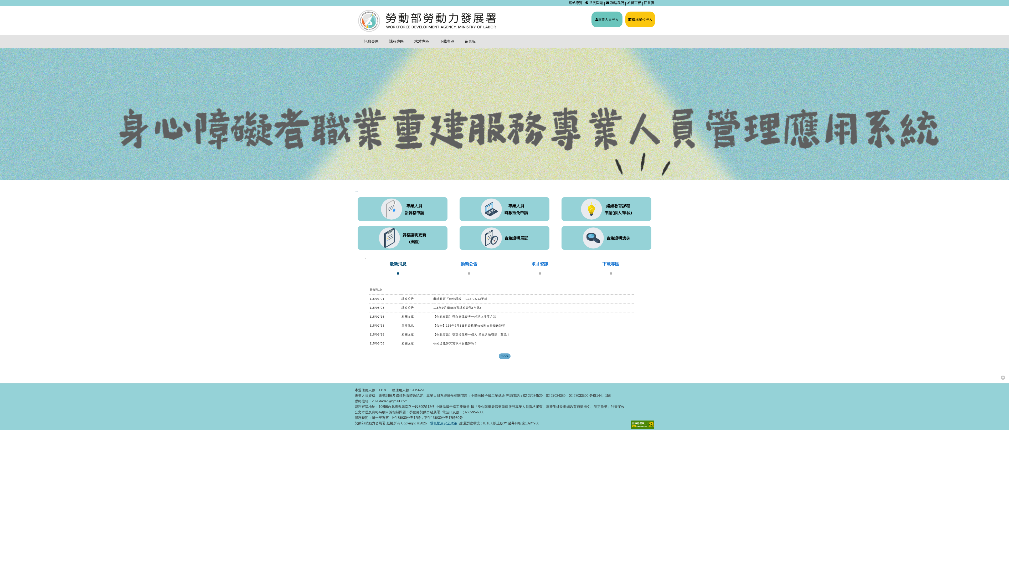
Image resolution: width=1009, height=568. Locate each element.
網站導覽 (576, 3)
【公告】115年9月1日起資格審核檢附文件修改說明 (469, 325)
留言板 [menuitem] (470, 41)
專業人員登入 (608, 20)
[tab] (398, 268)
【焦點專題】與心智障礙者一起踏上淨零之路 (464, 316)
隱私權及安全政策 (443, 423)
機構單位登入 (642, 20)
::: (566, 3)
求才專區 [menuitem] (421, 41)
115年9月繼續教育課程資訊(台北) (457, 307)
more (504, 356)
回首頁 (649, 3)
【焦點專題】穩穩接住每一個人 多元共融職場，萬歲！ (471, 334)
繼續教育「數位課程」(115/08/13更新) (461, 298)
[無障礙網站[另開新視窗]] (642, 424)
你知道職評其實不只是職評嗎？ (455, 343)
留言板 (636, 3)
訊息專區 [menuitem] (371, 41)
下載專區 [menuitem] (447, 41)
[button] (1003, 377)
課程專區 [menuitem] (396, 41)
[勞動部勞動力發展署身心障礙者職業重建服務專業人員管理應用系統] (428, 20)
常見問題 (595, 3)
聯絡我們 (616, 3)
